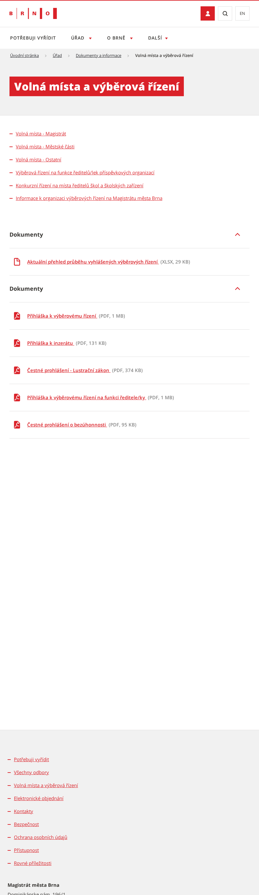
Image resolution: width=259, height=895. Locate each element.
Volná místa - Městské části (45, 146)
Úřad (78, 38)
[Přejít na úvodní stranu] (33, 13)
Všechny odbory (31, 772)
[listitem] (129, 234)
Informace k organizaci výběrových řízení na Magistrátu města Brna (89, 198)
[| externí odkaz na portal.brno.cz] (208, 13)
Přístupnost (26, 850)
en (242, 13)
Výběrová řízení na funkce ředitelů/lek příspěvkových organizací (85, 172)
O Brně (117, 38)
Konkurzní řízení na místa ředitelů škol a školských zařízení (79, 185)
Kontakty (23, 811)
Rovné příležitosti (32, 863)
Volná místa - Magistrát (41, 133)
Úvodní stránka (24, 55)
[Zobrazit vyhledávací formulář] (225, 13)
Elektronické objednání (38, 798)
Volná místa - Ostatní (38, 159)
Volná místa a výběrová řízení (46, 785)
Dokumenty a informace (98, 55)
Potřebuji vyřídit (33, 38)
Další (155, 38)
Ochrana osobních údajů (40, 837)
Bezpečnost (26, 824)
